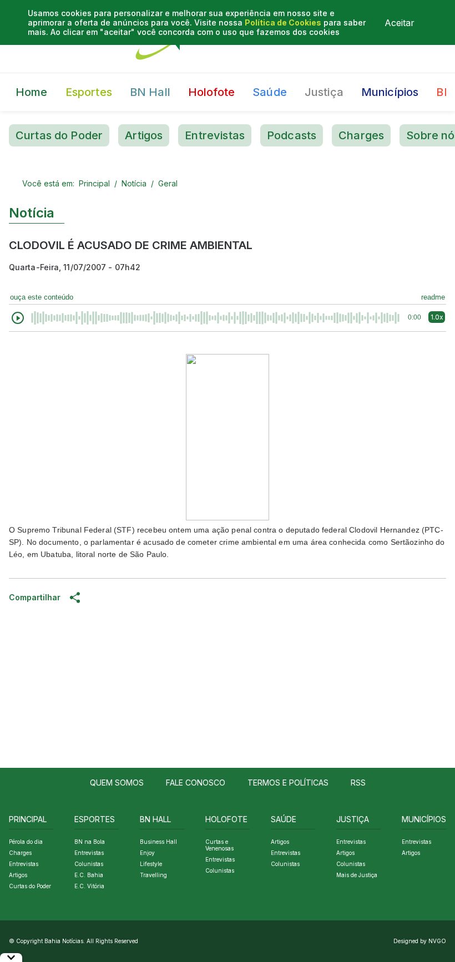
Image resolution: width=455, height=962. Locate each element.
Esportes (88, 92)
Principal (94, 183)
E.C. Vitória (89, 886)
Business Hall (158, 841)
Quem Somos (117, 782)
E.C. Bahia (88, 875)
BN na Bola (89, 841)
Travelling (153, 875)
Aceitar (399, 22)
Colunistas (88, 863)
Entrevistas (215, 135)
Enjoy (147, 852)
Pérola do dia (26, 841)
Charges (361, 135)
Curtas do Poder (59, 135)
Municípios (390, 92)
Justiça (324, 92)
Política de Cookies (283, 22)
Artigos (144, 135)
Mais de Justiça (356, 875)
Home (32, 92)
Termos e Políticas (287, 782)
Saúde (269, 92)
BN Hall (150, 92)
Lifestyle (151, 863)
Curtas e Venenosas (219, 845)
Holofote (211, 92)
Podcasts (291, 135)
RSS (358, 782)
